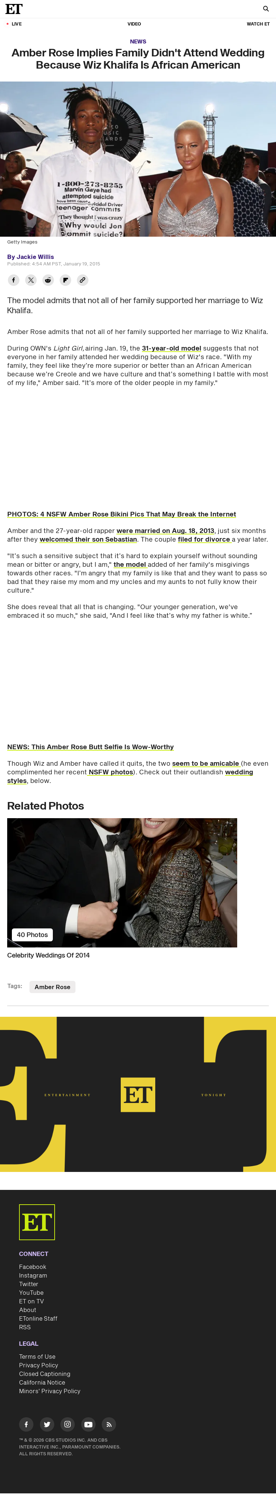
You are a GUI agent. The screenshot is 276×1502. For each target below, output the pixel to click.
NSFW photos (110, 772)
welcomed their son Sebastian (88, 539)
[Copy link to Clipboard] (82, 281)
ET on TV (31, 1301)
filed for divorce (205, 539)
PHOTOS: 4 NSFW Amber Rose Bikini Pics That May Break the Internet (121, 514)
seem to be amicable (206, 764)
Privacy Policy (38, 1365)
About (27, 1310)
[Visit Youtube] (88, 1424)
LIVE (17, 24)
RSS (25, 1327)
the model (131, 565)
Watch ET (258, 24)
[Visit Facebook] (26, 1425)
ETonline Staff (38, 1319)
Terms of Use (37, 1357)
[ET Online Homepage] (16, 9)
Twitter (28, 1284)
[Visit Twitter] (47, 1425)
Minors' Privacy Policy (49, 1391)
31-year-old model (171, 348)
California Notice (42, 1382)
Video (134, 24)
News (138, 42)
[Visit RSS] (109, 1425)
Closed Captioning (44, 1374)
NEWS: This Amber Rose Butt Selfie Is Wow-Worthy (90, 747)
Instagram (33, 1275)
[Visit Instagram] (67, 1425)
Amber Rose (52, 987)
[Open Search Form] (266, 9)
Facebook (32, 1267)
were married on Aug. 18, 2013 (165, 531)
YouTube (31, 1293)
